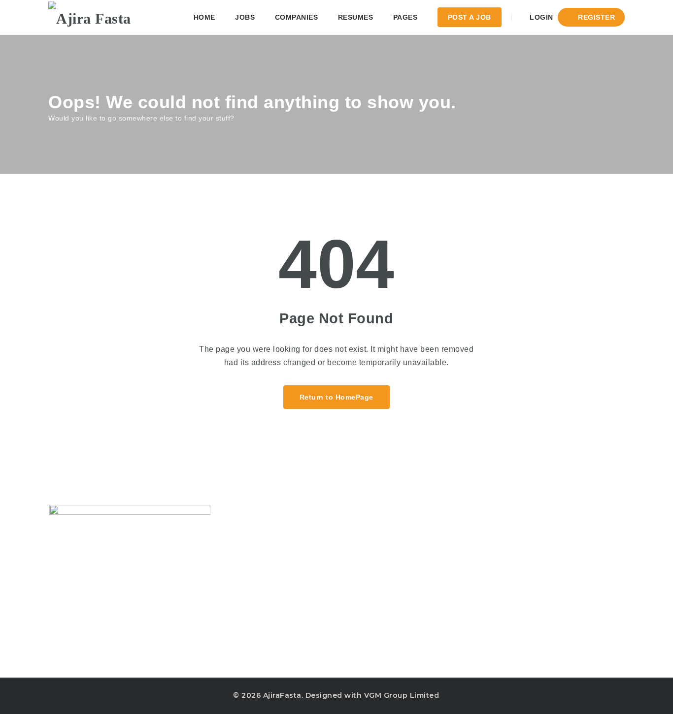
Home (204, 17)
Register (595, 17)
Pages (405, 17)
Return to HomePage (336, 397)
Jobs (245, 17)
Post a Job (469, 17)
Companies (296, 17)
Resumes (355, 17)
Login (540, 17)
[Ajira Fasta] (89, 17)
